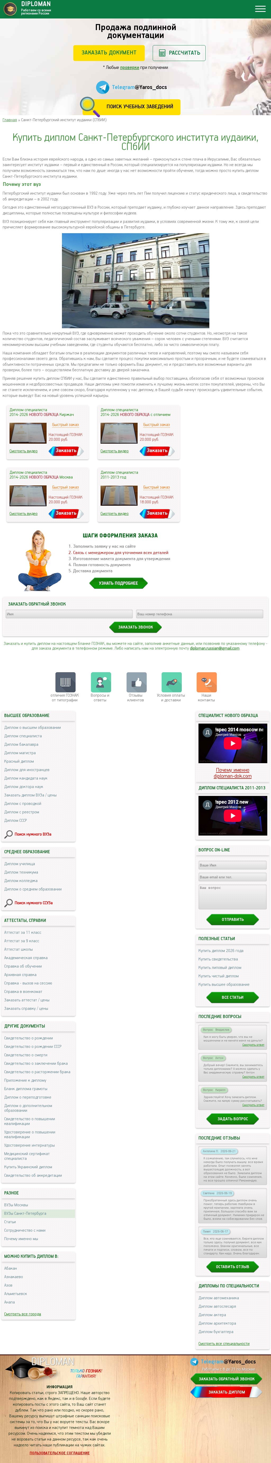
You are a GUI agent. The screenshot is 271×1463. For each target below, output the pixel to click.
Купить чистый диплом (218, 976)
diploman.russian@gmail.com (215, 648)
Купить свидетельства (218, 959)
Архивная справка (20, 975)
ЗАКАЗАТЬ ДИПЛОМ (227, 1392)
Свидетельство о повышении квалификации (29, 1121)
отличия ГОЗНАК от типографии (65, 698)
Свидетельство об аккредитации (33, 1175)
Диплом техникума (21, 872)
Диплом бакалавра (21, 744)
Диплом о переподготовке (27, 1097)
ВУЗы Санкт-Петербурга (25, 1213)
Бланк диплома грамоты (25, 1089)
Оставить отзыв (232, 1267)
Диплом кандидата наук (25, 778)
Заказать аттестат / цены (26, 1000)
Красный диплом (19, 761)
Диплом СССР (15, 820)
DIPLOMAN (52, 1362)
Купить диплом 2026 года (220, 951)
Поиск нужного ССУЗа (34, 903)
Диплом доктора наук (23, 787)
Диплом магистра (20, 753)
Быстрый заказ (65, 425)
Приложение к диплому (25, 1080)
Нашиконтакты (206, 698)
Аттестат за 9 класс (21, 941)
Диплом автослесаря (217, 1306)
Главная (10, 120)
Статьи (10, 1222)
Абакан (10, 1268)
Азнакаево (13, 1277)
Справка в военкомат (23, 992)
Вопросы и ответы (100, 698)
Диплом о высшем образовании (32, 727)
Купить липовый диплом (219, 967)
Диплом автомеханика (218, 1298)
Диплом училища (19, 864)
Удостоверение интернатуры (29, 1145)
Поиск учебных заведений (139, 107)
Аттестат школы (18, 949)
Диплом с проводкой (22, 803)
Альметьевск (15, 1294)
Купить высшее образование (224, 984)
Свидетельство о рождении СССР (32, 1046)
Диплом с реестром (21, 812)
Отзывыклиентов (135, 698)
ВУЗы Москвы (16, 1205)
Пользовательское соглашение (60, 1453)
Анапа (9, 1302)
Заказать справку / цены (26, 1008)
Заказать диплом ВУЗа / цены (30, 795)
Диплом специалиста (23, 736)
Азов (8, 1285)
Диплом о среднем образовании (33, 889)
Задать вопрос (233, 1119)
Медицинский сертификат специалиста (27, 1156)
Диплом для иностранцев (26, 770)
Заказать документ (109, 52)
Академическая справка (26, 958)
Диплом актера (212, 1315)
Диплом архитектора (217, 1323)
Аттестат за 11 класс (22, 932)
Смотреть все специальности (224, 1344)
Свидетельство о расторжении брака (37, 1072)
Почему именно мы (21, 1239)
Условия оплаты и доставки (171, 698)
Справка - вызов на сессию (28, 983)
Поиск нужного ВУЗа (33, 834)
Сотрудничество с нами (25, 1230)
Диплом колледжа (21, 881)
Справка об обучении (23, 966)
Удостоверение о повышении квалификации (29, 1135)
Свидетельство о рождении (28, 1038)
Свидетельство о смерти (25, 1055)
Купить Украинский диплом (28, 1167)
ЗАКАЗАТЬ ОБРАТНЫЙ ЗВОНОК (227, 1379)
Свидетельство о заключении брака (36, 1063)
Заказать (66, 451)
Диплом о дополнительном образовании (28, 1108)
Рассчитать (184, 53)
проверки (129, 67)
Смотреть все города (22, 1314)
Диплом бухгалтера (215, 1332)
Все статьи (232, 997)
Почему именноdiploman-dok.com (233, 773)
